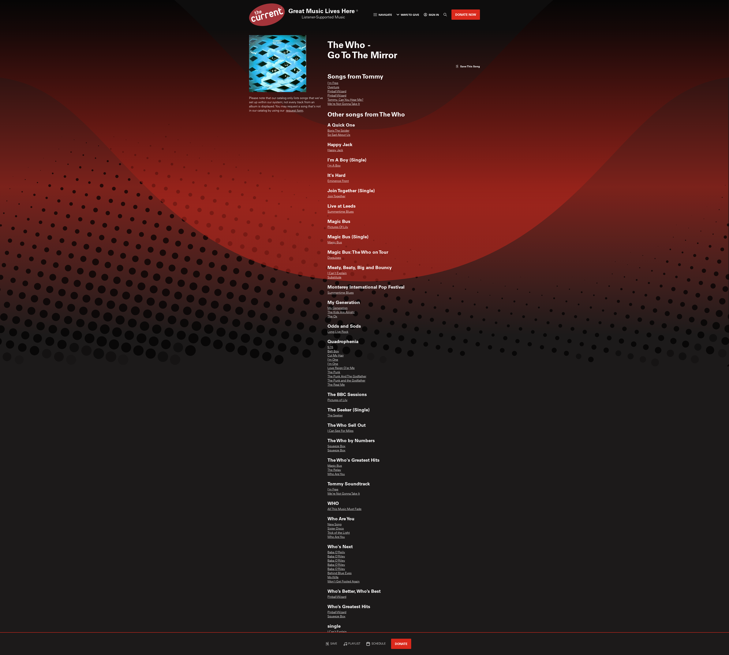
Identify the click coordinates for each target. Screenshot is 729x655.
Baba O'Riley (336, 556)
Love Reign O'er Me (341, 368)
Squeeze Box (336, 446)
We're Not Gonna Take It (343, 104)
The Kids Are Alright (340, 312)
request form (294, 110)
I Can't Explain (337, 273)
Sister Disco (335, 528)
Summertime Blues (340, 211)
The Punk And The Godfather (346, 376)
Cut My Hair (335, 355)
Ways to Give (410, 15)
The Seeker (335, 415)
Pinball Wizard (336, 91)
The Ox (332, 316)
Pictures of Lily (337, 400)
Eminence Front (338, 181)
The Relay (334, 470)
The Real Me (336, 385)
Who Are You (336, 474)
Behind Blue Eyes (339, 573)
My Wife (332, 577)
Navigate (385, 15)
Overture (333, 87)
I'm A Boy (334, 165)
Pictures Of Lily (337, 227)
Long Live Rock (337, 332)
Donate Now (465, 15)
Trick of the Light (338, 533)
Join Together (336, 196)
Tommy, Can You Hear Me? (345, 100)
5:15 (330, 347)
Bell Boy (333, 351)
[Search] (445, 14)
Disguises (334, 258)
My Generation (337, 308)
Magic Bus (334, 242)
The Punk (333, 372)
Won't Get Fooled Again (343, 581)
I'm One (332, 359)
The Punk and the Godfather (346, 380)
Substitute (334, 277)
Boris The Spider (338, 130)
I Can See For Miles (340, 431)
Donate (401, 644)
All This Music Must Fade (344, 509)
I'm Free (332, 83)
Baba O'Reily (336, 552)
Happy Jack (335, 150)
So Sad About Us (338, 135)
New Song (334, 524)
